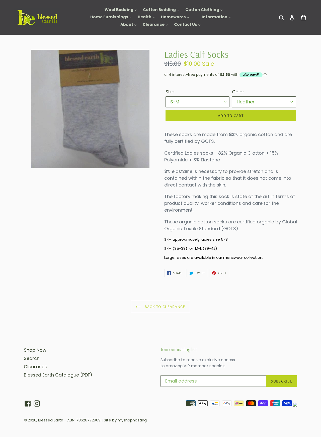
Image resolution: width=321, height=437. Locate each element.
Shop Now (35, 350)
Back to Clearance (164, 306)
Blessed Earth (50, 420)
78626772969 (88, 420)
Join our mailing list (178, 349)
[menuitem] (117, 10)
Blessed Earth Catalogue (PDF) (58, 375)
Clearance (35, 366)
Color (238, 92)
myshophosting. (132, 420)
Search (32, 358)
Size (170, 92)
